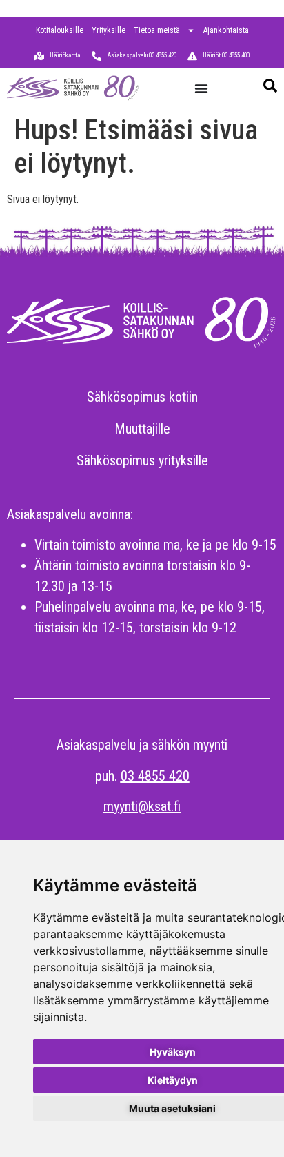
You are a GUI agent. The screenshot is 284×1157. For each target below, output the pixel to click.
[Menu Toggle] (201, 88)
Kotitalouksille (59, 30)
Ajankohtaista (226, 30)
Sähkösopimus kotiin (142, 397)
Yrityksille (108, 30)
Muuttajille (142, 428)
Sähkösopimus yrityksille (142, 460)
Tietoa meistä (157, 30)
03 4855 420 (155, 776)
